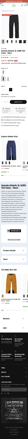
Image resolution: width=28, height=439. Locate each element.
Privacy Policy (14, 429)
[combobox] (14, 11)
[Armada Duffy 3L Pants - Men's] (11, 150)
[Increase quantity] (7, 102)
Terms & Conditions (14, 432)
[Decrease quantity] (3, 102)
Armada (3, 48)
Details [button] (18, 122)
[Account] (22, 5)
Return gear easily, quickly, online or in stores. (19, 344)
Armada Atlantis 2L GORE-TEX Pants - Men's (10, 300)
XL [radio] (10, 89)
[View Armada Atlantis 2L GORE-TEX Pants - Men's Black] (3, 41)
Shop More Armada (14, 239)
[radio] (3, 72)
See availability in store (20, 111)
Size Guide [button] (24, 86)
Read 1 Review (14, 57)
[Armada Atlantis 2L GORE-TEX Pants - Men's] (11, 284)
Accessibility (14, 434)
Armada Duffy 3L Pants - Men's (11, 166)
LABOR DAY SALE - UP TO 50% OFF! (14, 1)
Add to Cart (18, 102)
